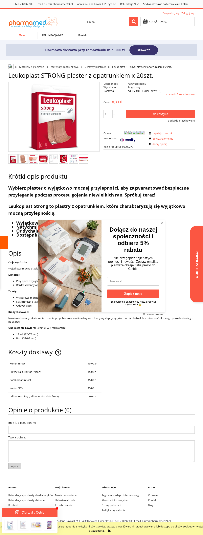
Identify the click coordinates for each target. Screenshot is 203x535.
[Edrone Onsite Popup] (101, 267)
